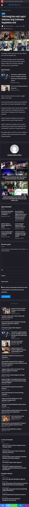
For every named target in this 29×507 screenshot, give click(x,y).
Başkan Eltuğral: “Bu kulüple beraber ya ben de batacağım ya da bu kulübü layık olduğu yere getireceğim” (14, 380)
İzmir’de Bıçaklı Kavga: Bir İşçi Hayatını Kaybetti (20, 225)
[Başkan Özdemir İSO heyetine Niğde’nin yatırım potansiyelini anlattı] (6, 350)
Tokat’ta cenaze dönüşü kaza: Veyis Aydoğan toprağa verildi (20, 234)
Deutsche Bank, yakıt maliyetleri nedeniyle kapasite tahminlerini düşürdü (14, 322)
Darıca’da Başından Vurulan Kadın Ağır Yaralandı (7, 233)
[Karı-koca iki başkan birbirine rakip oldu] (5, 88)
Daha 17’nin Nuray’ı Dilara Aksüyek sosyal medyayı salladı (18, 310)
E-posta (3, 275)
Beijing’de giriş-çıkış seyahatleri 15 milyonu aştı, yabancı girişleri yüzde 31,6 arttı (14, 424)
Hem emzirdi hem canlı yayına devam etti (17, 417)
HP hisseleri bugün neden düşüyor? (11, 328)
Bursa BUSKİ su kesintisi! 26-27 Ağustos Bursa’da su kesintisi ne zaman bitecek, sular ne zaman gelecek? (21, 215)
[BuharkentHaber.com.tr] (14, 5)
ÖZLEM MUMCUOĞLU (9, 26)
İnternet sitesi (4, 281)
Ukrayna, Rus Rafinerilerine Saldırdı (11, 429)
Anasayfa (5, 10)
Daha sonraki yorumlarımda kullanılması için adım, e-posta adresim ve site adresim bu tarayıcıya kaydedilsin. (14, 290)
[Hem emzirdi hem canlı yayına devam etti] (6, 418)
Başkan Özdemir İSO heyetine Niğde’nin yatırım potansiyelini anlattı (18, 349)
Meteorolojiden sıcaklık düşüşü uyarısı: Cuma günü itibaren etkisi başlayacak (14, 411)
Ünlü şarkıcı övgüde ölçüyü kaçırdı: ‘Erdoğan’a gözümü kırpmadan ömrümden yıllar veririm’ (19, 334)
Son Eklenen (14, 303)
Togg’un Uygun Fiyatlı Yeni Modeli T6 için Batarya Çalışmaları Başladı (13, 370)
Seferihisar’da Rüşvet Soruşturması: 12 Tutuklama (7, 213)
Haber (9, 10)
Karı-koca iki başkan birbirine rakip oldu (17, 342)
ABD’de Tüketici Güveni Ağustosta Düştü (6, 225)
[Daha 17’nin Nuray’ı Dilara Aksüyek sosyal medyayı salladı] (6, 311)
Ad (2, 269)
